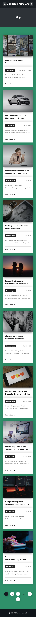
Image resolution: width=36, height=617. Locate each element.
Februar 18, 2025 (26, 125)
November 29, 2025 (25, 70)
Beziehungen (10, 180)
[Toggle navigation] (5, 4)
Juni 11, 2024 (27, 180)
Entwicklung (10, 456)
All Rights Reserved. (20, 613)
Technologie (10, 70)
